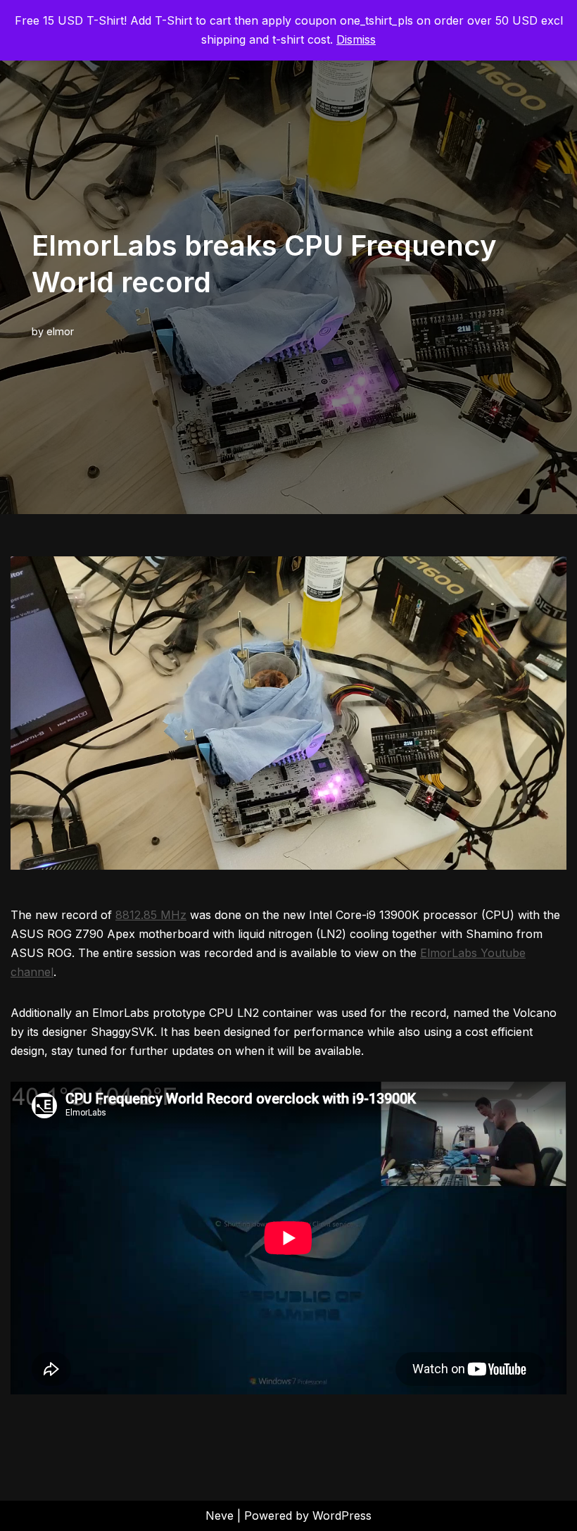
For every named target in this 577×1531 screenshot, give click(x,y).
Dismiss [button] (356, 39)
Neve (219, 1515)
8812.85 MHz (150, 915)
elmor (60, 331)
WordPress (342, 1515)
